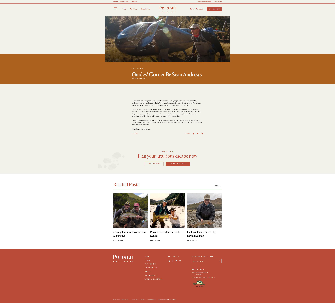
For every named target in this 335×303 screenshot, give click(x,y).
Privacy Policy (135, 299)
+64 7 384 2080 (218, 1)
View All (218, 186)
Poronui (115, 1)
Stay (124, 9)
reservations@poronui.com (204, 1)
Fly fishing (133, 9)
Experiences (145, 9)
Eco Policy (143, 299)
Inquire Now (154, 163)
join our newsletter (202, 256)
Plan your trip (178, 163)
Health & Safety (152, 299)
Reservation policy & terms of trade (167, 299)
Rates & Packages (196, 9)
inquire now (214, 9)
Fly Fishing (135, 133)
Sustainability (152, 275)
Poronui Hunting (124, 1)
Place (147, 260)
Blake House (134, 1)
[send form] (219, 261)
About (148, 272)
